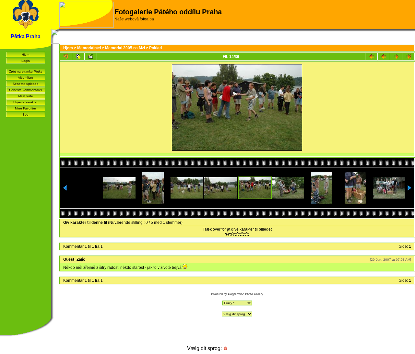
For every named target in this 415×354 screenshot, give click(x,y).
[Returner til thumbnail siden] (66, 56)
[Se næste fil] (396, 56)
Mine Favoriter (25, 108)
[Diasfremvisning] (91, 56)
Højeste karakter (25, 102)
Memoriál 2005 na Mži (125, 48)
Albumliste (25, 77)
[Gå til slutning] (408, 56)
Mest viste (25, 96)
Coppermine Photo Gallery (245, 294)
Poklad (155, 48)
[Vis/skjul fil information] (78, 56)
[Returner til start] (371, 56)
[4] (242, 234)
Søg (25, 114)
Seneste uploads (25, 84)
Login (25, 61)
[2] (232, 234)
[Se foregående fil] (384, 56)
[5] (246, 234)
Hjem (25, 54)
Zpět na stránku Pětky (25, 71)
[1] (227, 234)
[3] (237, 234)
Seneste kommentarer (25, 90)
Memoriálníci (89, 48)
